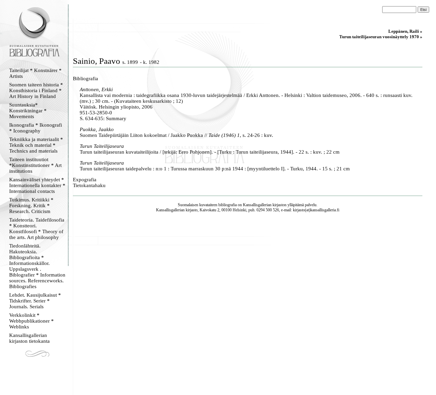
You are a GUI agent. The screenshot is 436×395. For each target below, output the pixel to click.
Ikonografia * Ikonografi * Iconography (35, 127)
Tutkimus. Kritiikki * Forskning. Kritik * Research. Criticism (31, 205)
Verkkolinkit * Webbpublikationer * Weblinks (31, 320)
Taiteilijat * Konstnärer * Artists (35, 73)
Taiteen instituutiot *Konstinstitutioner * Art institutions (35, 165)
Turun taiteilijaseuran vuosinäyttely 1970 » (380, 36)
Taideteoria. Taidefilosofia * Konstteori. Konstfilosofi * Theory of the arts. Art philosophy (36, 228)
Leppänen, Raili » (405, 31)
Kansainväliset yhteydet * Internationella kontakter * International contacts (37, 185)
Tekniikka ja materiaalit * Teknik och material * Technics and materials (36, 145)
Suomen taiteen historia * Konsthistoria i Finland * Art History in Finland (36, 90)
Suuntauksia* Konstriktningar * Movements (28, 110)
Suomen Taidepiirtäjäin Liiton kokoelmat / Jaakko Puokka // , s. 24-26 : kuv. (176, 135)
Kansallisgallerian (257, 204)
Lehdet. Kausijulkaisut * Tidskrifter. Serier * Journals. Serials (35, 300)
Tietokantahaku (89, 185)
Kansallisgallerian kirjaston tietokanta (29, 338)
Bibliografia (85, 78)
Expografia (84, 179)
